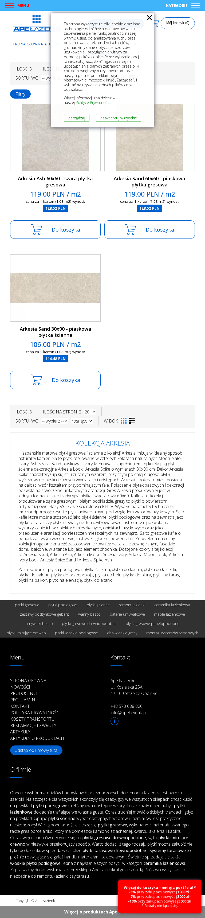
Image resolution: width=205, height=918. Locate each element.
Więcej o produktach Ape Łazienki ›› (102, 912)
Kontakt (20, 706)
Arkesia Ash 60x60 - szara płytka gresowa (55, 181)
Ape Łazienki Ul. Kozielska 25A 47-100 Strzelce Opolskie (134, 687)
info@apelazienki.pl (129, 713)
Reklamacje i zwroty (33, 725)
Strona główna (26, 43)
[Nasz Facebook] (115, 721)
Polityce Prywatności (93, 102)
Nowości (20, 687)
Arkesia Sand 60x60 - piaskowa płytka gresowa (149, 181)
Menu (23, 5)
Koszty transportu (32, 719)
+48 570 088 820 (127, 706)
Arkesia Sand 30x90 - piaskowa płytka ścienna (55, 332)
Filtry (20, 94)
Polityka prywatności (35, 713)
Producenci (23, 693)
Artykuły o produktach (37, 738)
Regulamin (22, 700)
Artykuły (20, 732)
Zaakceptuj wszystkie (118, 117)
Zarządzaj (76, 117)
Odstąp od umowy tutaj (36, 750)
